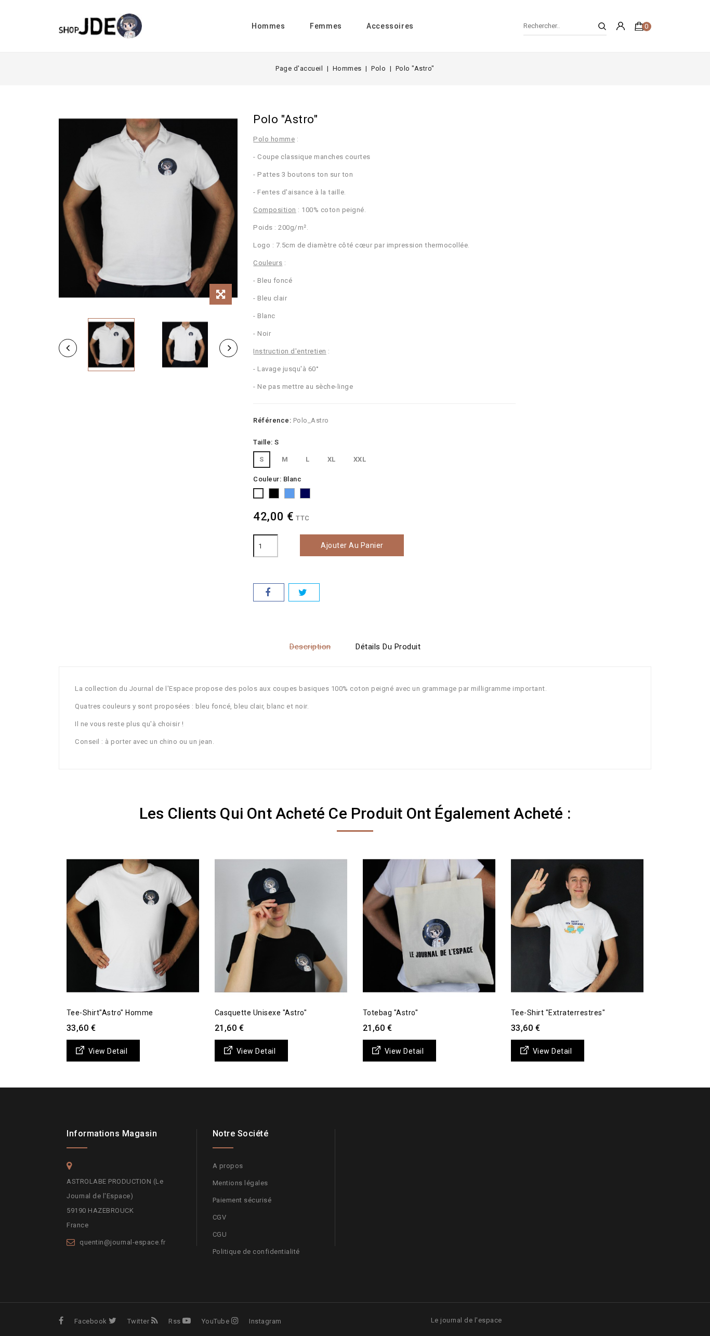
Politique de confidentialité (256, 1251)
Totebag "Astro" (390, 1012)
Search (597, 26)
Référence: (272, 420)
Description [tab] (310, 646)
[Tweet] (304, 592)
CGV (220, 1217)
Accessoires (390, 26)
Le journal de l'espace (466, 1320)
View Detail (108, 1051)
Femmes (326, 26)
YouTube (215, 1321)
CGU (220, 1234)
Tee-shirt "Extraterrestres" (558, 1012)
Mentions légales (240, 1183)
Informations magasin (112, 1133)
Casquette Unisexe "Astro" (261, 1012)
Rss (174, 1321)
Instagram (265, 1321)
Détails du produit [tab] (388, 646)
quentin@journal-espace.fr (123, 1242)
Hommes (268, 26)
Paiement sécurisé (242, 1200)
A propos (228, 1166)
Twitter (138, 1321)
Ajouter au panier (352, 545)
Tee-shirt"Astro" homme (110, 1012)
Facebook (90, 1321)
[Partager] (269, 592)
